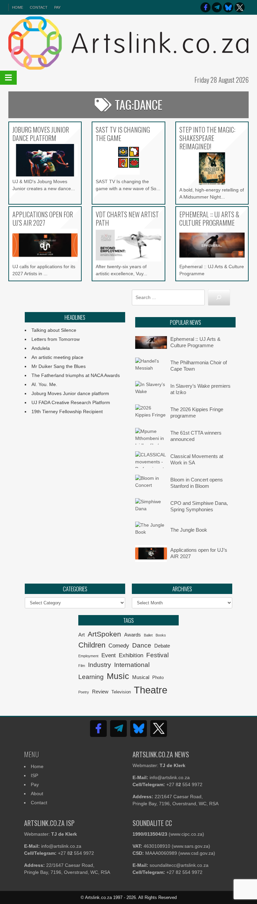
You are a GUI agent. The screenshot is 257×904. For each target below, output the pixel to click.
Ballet (148, 635)
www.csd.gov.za (196, 853)
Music (118, 676)
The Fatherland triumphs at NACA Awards (75, 375)
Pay (57, 7)
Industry (99, 664)
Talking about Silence (53, 330)
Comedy (118, 646)
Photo (158, 677)
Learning (91, 676)
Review (100, 691)
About (37, 793)
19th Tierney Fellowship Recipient (67, 411)
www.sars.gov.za (190, 846)
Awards (132, 634)
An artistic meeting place (57, 357)
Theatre (150, 689)
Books (161, 635)
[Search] (219, 297)
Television (121, 691)
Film (81, 666)
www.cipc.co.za (186, 834)
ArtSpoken (104, 634)
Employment (88, 656)
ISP (34, 775)
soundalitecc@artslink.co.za (179, 865)
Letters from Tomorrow (55, 339)
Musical (140, 677)
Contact (39, 7)
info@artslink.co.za (170, 777)
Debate (162, 646)
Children (91, 645)
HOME (17, 7)
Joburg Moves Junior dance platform (70, 393)
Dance (141, 645)
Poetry (83, 692)
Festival (157, 655)
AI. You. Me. (44, 384)
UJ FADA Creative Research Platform (70, 402)
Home (37, 766)
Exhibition (131, 655)
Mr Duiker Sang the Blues (58, 366)
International (132, 664)
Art (81, 634)
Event (108, 655)
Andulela (40, 348)
